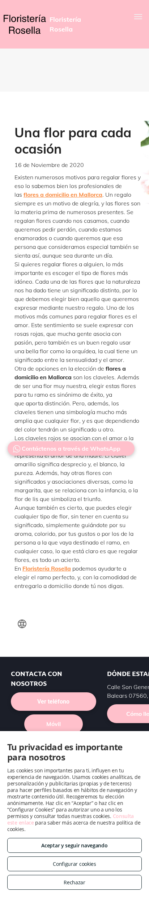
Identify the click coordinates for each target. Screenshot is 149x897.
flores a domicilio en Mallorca (63, 194)
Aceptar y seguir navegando (74, 845)
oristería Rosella (49, 568)
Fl (24, 568)
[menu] (138, 16)
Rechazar (74, 882)
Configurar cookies (74, 863)
